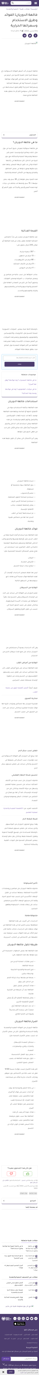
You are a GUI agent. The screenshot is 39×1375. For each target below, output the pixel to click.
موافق (10, 1372)
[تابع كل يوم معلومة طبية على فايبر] (20, 1306)
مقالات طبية (25, 9)
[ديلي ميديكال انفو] (5, 3)
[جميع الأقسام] (36, 2)
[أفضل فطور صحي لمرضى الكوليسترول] (31, 1284)
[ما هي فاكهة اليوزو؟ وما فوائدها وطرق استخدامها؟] (31, 1248)
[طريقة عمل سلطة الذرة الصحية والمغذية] (31, 1290)
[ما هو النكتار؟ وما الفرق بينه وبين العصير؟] (31, 1258)
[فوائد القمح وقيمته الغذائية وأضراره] (31, 1297)
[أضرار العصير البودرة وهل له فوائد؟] (31, 1268)
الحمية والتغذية (12, 9)
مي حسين (25, 1180)
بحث (19, 364)
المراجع (33, 1201)
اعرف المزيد (23, 1373)
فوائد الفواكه (23, 1193)
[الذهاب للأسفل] (4, 1364)
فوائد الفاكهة (33, 1193)
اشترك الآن (6, 1359)
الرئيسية (34, 9)
